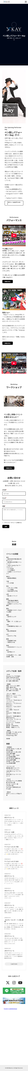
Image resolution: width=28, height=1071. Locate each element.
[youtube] (20, 983)
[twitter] (8, 983)
